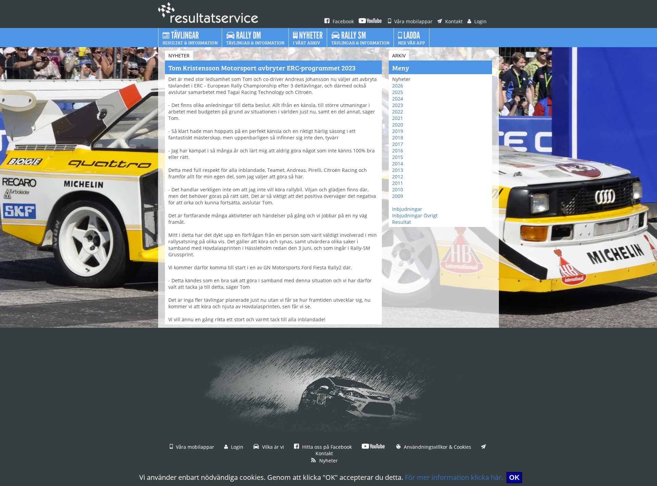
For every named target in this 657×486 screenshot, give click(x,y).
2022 (397, 111)
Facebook (342, 21)
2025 (397, 92)
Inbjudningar (407, 209)
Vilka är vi (272, 447)
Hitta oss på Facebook (326, 447)
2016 (397, 150)
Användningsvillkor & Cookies (436, 447)
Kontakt (453, 21)
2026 (397, 85)
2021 (397, 118)
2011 (397, 183)
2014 (397, 163)
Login (480, 21)
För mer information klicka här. (454, 477)
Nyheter (328, 460)
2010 (397, 189)
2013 (397, 170)
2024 (397, 98)
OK (514, 477)
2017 (397, 144)
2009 (397, 196)
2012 (397, 176)
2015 (397, 157)
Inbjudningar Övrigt (415, 215)
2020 (397, 124)
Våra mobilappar (413, 21)
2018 (397, 137)
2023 (397, 105)
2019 (397, 131)
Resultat (401, 222)
